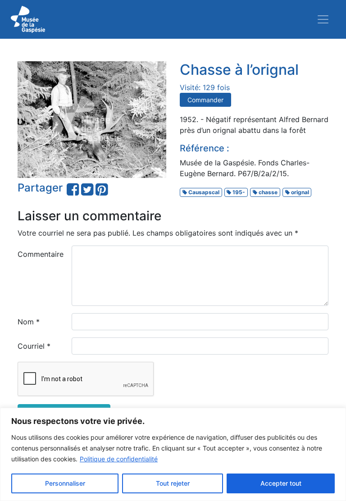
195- (238, 192)
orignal (299, 192)
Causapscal (203, 192)
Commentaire (41, 254)
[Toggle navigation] (323, 19)
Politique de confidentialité (119, 459)
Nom (29, 321)
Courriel (34, 346)
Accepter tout (280, 483)
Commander (205, 100)
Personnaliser (65, 483)
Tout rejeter (173, 483)
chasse (267, 192)
